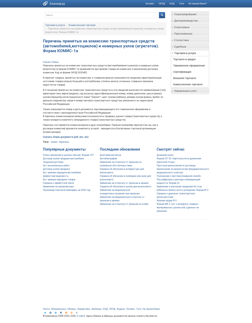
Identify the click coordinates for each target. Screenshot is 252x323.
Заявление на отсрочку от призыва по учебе (124, 204)
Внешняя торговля (184, 78)
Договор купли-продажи (56, 169)
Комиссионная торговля (82, 25)
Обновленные (58, 309)
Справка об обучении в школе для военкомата (125, 186)
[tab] (190, 14)
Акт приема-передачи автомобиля (62, 172)
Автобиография (108, 158)
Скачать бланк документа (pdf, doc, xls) (66, 137)
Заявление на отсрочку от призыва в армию (124, 183)
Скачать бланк (51, 62)
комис (54, 142)
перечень (64, 142)
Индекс (121, 309)
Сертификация (182, 71)
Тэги (181, 3)
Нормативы (83, 309)
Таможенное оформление (189, 65)
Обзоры (71, 309)
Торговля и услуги (55, 25)
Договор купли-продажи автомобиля (63, 158)
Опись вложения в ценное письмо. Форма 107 (68, 155)
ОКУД (162, 3)
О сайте (81, 316)
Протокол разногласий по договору (176, 165)
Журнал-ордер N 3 (167, 200)
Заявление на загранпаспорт (58, 186)
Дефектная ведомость (56, 176)
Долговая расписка (110, 155)
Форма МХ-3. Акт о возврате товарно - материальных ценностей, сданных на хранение (178, 207)
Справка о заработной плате (58, 183)
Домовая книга (165, 155)
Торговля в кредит (184, 59)
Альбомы (96, 309)
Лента (46, 309)
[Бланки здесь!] (46, 3)
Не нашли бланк (151, 309)
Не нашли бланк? (197, 3)
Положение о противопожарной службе (179, 176)
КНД (172, 3)
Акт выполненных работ (56, 165)
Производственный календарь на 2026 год (66, 190)
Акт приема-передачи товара (59, 179)
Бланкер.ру (57, 3)
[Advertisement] (126, 245)
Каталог (150, 3)
